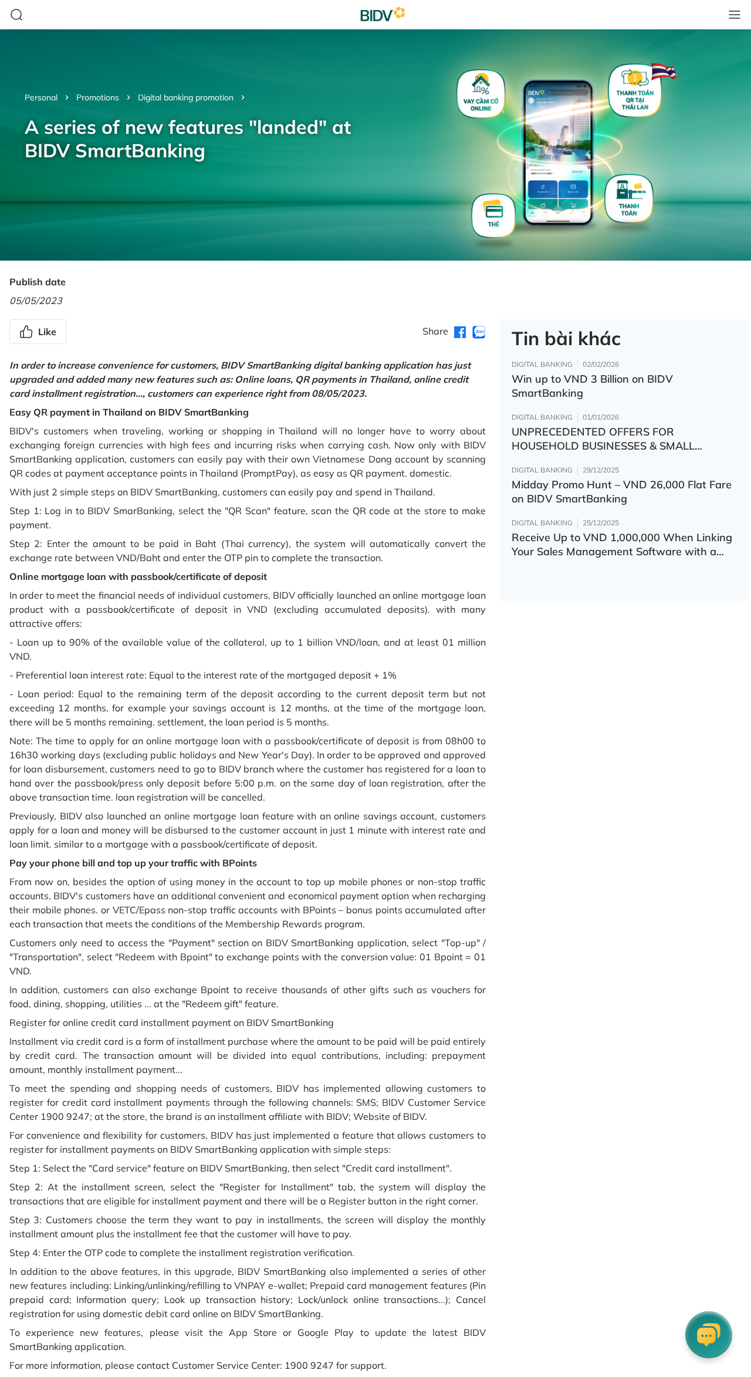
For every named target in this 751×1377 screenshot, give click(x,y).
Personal (41, 97)
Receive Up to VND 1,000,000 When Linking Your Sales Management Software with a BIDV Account (622, 545)
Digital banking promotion (186, 97)
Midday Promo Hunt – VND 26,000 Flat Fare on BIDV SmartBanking (622, 491)
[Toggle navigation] (735, 15)
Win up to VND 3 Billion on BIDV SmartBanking (592, 386)
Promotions (97, 97)
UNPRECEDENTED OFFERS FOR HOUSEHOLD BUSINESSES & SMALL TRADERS (603, 439)
